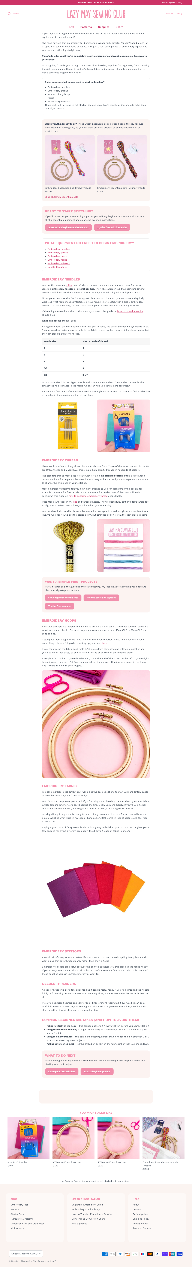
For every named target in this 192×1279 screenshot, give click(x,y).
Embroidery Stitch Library (86, 1209)
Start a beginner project (97, 1071)
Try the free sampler (59, 606)
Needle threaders (57, 267)
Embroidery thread (58, 252)
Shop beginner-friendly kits (63, 597)
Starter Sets (17, 1214)
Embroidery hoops (58, 256)
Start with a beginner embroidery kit (68, 227)
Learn (119, 26)
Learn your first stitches (61, 1071)
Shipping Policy (141, 1218)
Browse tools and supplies (101, 597)
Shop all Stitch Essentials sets (61, 197)
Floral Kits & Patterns (21, 1218)
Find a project (79, 1223)
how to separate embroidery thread (88, 496)
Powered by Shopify (47, 1261)
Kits (71, 26)
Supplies (104, 26)
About (136, 1204)
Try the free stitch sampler (112, 227)
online (69, 285)
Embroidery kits (19, 1204)
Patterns (86, 26)
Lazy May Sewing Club (26, 1261)
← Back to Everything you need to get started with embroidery (96, 1181)
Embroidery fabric (57, 259)
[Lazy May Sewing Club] (96, 13)
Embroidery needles (59, 249)
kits (75, 501)
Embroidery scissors (59, 263)
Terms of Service (142, 1228)
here (104, 643)
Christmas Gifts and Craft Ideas (27, 1223)
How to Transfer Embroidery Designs (92, 1214)
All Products (17, 1228)
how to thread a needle (130, 311)
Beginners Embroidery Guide (87, 1204)
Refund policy (140, 1214)
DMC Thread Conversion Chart (88, 1218)
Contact (137, 1209)
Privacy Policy (140, 1223)
